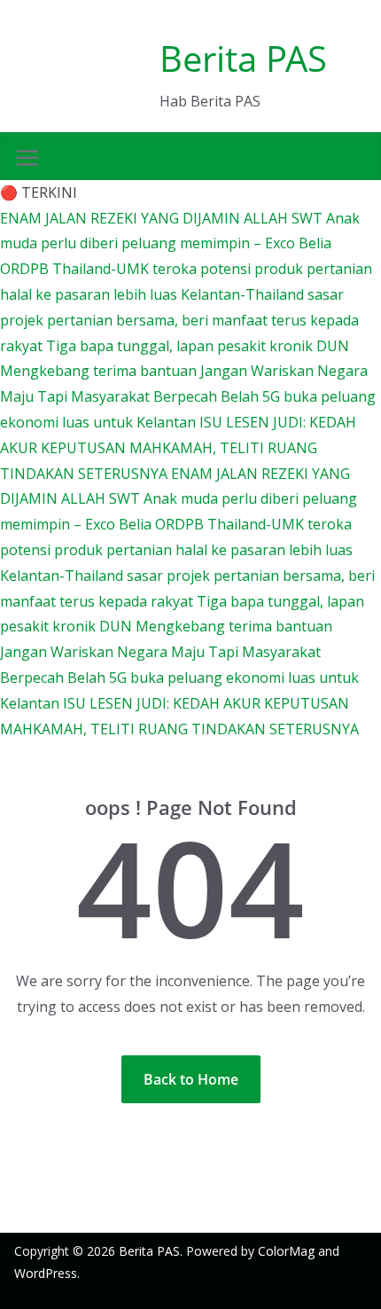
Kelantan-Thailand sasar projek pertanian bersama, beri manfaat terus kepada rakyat (179, 320)
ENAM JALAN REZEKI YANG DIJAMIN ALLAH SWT (163, 218)
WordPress (45, 1273)
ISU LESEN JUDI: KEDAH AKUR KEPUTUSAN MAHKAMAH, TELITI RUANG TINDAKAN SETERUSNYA (178, 447)
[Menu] (27, 158)
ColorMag (286, 1250)
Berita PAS (243, 58)
